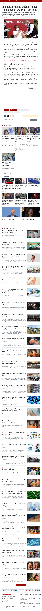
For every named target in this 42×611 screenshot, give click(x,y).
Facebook (5, 116)
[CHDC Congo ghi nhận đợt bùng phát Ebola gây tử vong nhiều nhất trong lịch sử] (33, 329)
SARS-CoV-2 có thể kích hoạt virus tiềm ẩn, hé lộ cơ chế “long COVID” (14, 398)
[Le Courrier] (14, 590)
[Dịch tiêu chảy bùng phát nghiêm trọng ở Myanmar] (33, 318)
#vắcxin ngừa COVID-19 (9, 112)
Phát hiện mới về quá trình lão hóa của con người (13, 563)
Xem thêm (21, 585)
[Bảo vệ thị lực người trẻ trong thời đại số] (33, 447)
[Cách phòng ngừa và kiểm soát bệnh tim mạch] (33, 436)
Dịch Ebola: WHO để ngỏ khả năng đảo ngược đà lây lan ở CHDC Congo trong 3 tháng (13, 386)
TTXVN (24, 596)
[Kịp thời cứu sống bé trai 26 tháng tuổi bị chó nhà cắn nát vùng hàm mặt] (33, 341)
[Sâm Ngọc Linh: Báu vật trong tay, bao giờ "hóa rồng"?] (33, 577)
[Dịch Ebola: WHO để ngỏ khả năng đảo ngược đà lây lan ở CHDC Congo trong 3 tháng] (33, 388)
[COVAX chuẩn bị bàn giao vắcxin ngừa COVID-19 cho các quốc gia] (8, 131)
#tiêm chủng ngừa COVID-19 (24, 109)
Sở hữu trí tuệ (22, 594)
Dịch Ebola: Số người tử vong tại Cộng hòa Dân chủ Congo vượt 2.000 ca (14, 421)
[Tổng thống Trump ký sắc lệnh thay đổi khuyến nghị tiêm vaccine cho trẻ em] (33, 412)
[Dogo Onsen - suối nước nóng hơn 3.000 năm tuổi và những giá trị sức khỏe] (33, 459)
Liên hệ (37, 596)
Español (27, 0)
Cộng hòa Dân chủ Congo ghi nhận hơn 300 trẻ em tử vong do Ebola (14, 480)
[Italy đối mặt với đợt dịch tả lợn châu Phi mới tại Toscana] (33, 306)
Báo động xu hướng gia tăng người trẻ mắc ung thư (14, 539)
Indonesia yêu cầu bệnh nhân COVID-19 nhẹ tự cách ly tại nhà (8, 163)
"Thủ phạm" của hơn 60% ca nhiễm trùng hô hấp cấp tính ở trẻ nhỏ (13, 243)
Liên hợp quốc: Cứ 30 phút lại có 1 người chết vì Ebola (14, 350)
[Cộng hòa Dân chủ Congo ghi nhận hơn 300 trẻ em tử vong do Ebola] (33, 483)
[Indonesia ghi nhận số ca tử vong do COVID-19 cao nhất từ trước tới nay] (21, 60)
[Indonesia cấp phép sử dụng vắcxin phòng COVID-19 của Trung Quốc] (21, 131)
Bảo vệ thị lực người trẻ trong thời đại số (14, 445)
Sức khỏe (10, 3)
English (20, 0)
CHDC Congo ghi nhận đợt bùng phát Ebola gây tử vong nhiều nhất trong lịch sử (14, 327)
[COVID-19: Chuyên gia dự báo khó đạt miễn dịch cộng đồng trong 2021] (33, 131)
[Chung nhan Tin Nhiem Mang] (10, 607)
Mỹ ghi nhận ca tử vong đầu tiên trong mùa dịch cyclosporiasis (13, 551)
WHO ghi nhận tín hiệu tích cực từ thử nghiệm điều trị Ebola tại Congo (14, 527)
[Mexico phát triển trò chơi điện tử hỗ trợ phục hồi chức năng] (33, 471)
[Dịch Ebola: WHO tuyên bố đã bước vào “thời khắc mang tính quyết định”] (33, 234)
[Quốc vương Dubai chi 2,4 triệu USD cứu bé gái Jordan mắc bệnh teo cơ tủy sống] (33, 258)
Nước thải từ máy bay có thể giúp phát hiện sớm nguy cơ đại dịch (14, 504)
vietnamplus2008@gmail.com (27, 605)
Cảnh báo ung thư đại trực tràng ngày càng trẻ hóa (14, 374)
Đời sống (4, 3)
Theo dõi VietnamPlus (27, 115)
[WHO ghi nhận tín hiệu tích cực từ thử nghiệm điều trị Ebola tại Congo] (33, 530)
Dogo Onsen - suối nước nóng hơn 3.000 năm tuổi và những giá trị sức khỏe (13, 457)
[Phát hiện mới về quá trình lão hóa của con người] (33, 565)
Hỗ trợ (36, 594)
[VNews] (26, 590)
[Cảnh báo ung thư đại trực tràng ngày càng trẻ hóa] (33, 377)
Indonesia (17, 112)
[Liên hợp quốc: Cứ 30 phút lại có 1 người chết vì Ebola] (33, 353)
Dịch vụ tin (28, 596)
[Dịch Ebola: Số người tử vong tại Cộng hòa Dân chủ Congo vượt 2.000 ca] (33, 424)
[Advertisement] (21, 98)
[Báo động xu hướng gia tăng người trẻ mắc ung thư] (33, 542)
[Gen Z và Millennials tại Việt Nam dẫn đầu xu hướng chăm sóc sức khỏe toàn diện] (33, 269)
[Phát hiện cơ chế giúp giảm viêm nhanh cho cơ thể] (33, 281)
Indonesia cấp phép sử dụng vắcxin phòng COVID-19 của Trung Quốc (20, 139)
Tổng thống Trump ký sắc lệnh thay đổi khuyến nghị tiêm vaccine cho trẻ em (14, 409)
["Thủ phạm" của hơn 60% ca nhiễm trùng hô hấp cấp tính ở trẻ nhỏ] (33, 246)
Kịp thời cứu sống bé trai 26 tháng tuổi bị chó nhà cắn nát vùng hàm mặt (13, 339)
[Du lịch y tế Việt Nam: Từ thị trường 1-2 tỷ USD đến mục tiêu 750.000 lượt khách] (33, 292)
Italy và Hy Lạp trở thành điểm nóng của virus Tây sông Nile (13, 516)
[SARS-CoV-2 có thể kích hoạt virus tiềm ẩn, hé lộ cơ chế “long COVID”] (33, 400)
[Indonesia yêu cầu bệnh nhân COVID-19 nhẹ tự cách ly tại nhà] (8, 157)
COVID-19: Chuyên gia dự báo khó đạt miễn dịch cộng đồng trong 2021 (33, 138)
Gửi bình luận (33, 120)
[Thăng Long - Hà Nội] (34, 0)
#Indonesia (6, 109)
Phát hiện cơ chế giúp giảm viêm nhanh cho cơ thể (14, 278)
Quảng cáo (33, 596)
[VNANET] (31, 590)
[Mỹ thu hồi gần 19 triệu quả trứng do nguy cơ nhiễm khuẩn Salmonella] (33, 365)
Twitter (8, 116)
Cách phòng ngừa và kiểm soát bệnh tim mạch (13, 433)
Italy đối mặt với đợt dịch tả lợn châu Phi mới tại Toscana (14, 303)
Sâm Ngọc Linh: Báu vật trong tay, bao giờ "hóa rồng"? (14, 575)
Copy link (13, 116)
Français (23, 0)
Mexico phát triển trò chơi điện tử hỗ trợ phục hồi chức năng (13, 468)
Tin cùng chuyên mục (9, 228)
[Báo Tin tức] (37, 590)
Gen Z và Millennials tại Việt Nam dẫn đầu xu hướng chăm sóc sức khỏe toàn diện (13, 267)
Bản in (10, 116)
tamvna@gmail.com (23, 602)
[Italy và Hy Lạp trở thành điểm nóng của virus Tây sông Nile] (33, 518)
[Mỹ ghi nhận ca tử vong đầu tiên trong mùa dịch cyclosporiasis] (33, 554)
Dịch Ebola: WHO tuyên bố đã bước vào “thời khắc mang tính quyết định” (13, 231)
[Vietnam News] (7, 590)
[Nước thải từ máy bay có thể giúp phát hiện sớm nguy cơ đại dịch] (33, 506)
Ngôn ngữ (39, 594)
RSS (33, 594)
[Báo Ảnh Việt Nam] (21, 590)
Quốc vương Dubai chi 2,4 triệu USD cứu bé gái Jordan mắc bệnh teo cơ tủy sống (14, 255)
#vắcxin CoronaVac (13, 109)
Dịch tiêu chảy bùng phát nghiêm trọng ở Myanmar (12, 315)
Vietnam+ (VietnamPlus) (10, 1)
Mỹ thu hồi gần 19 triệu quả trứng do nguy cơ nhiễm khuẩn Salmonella (13, 362)
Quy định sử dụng (28, 594)
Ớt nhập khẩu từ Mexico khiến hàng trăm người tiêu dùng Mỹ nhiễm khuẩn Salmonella (14, 492)
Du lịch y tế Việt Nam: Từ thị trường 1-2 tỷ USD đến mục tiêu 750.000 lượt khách (13, 290)
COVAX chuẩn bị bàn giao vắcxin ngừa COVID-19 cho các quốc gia (8, 138)
